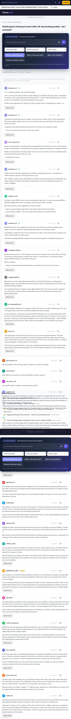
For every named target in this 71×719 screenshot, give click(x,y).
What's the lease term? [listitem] (35, 55)
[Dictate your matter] (55, 2)
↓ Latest (6, 714)
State (6, 46)
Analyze (66, 2)
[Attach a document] (59, 2)
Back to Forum (40, 432)
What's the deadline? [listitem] (55, 55)
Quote (64, 88)
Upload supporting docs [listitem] (14, 55)
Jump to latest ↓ (64, 7)
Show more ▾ (10, 108)
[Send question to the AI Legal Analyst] (64, 42)
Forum (4, 22)
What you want (50, 46)
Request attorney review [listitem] (15, 60)
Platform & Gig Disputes (14, 22)
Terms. (7, 12)
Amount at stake (30, 46)
